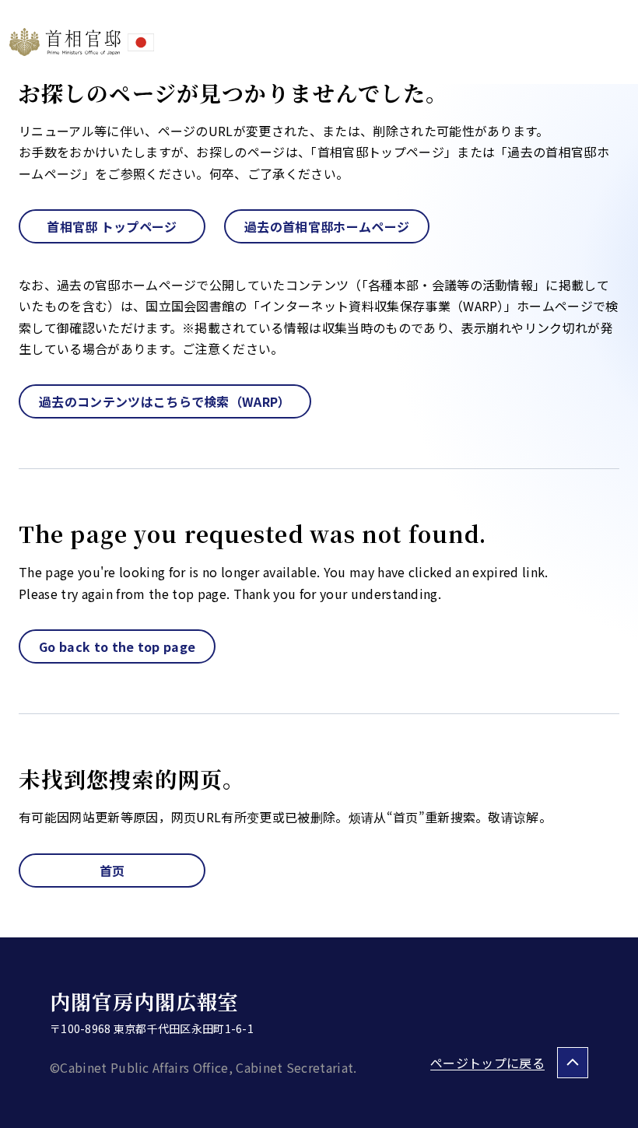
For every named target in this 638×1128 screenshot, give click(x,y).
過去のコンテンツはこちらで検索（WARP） (165, 401)
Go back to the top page (117, 646)
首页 (112, 870)
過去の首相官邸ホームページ (326, 226)
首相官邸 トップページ (112, 226)
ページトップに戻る (487, 1062)
